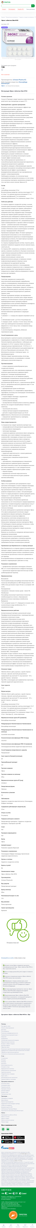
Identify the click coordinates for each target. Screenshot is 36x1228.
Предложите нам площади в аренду (10, 1103)
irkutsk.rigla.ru (24, 1153)
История (3, 1060)
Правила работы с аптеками (8, 1079)
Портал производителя (7, 1102)
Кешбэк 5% (21, 9)
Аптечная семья (5, 1083)
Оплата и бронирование (7, 1028)
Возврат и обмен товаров (7, 1043)
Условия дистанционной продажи (10, 1040)
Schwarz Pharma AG (19, 80)
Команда (3, 1061)
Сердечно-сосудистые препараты (26, 17)
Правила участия (5, 1087)
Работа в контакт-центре (7, 1120)
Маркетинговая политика (8, 1042)
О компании (4, 1058)
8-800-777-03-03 (6, 1190)
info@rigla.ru (13, 1208)
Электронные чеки (6, 1094)
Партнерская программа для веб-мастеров (12, 1110)
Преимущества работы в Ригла (9, 1115)
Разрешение (4, 1038)
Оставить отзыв (5, 1067)
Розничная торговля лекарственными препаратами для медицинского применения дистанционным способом (15, 1049)
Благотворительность (7, 1065)
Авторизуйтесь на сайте (7, 958)
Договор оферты (5, 1045)
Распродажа (12, 9)
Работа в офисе (5, 1118)
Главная (3, 17)
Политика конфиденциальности (9, 1033)
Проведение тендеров (7, 1098)
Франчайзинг (4, 1100)
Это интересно (5, 1031)
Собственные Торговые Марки (9, 1109)
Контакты (3, 1063)
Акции (4, 9)
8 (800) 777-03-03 (18, 1160)
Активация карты (5, 1085)
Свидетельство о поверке (7, 1074)
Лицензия (3, 1036)
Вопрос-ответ (4, 1092)
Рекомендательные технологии (9, 1077)
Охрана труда (4, 1122)
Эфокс (3, 86)
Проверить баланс (6, 1089)
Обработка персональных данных (10, 1052)
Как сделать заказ (5, 1026)
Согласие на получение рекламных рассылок (12, 1054)
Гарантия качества (6, 1072)
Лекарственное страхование (8, 1070)
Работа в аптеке (5, 1116)
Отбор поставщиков (6, 1105)
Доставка (3, 1029)
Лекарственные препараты (12, 17)
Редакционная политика (7, 1068)
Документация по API (6, 1107)
